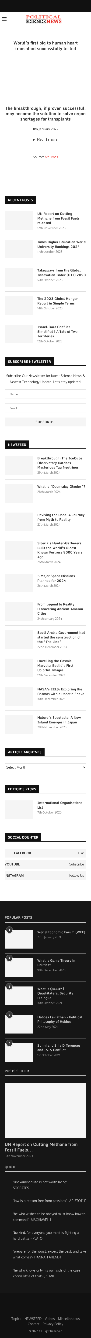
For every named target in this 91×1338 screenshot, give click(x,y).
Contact (33, 1324)
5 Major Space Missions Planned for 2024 (56, 578)
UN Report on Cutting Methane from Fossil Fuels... (41, 1147)
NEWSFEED (33, 1319)
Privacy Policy (53, 1324)
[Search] (86, 19)
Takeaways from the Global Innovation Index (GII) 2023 (61, 272)
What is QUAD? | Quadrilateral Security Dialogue (55, 993)
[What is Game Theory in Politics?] (19, 967)
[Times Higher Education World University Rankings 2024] (19, 249)
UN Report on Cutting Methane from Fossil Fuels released (58, 218)
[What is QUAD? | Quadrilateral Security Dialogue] (19, 995)
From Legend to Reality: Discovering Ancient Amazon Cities (60, 609)
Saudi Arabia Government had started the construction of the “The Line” (61, 637)
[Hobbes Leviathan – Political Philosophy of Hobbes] (19, 1024)
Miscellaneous (69, 1319)
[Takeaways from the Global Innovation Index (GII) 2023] (19, 277)
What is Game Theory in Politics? (56, 962)
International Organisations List (59, 805)
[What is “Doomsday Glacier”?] (19, 493)
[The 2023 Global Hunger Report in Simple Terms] (19, 305)
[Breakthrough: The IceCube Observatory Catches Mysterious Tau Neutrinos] (19, 465)
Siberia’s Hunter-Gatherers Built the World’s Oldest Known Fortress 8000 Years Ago (59, 550)
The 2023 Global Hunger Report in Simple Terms (57, 300)
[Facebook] (41, 5)
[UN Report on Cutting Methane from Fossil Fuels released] (19, 220)
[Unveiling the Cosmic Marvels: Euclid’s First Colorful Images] (19, 668)
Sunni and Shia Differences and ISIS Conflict (58, 1047)
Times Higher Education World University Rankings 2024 (61, 244)
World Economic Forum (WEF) (61, 932)
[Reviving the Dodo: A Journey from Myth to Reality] (19, 522)
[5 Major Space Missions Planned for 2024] (19, 583)
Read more (47, 139)
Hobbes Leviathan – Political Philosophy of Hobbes (59, 1019)
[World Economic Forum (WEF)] (19, 939)
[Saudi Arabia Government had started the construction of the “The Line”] (19, 639)
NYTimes (51, 157)
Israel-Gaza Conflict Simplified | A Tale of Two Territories (57, 331)
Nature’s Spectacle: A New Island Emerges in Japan (59, 719)
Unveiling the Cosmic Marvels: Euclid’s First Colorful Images (55, 665)
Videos (50, 1319)
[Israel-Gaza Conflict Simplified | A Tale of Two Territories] (19, 334)
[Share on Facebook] (49, 174)
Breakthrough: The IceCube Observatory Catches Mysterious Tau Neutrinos (59, 463)
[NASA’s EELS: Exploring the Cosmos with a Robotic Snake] (19, 696)
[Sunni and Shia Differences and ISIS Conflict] (19, 1052)
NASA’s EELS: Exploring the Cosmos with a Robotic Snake (60, 691)
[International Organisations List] (19, 809)
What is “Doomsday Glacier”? (61, 486)
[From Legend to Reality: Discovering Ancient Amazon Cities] (19, 611)
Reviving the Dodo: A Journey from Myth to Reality (61, 517)
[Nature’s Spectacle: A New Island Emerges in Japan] (19, 724)
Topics (16, 1319)
